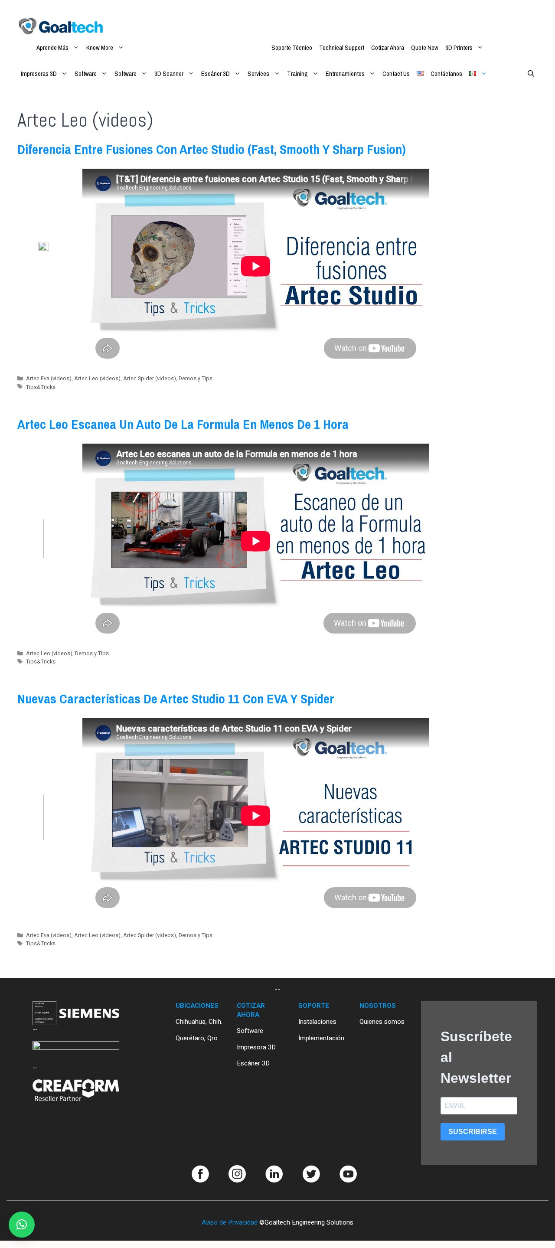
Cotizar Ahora (387, 47)
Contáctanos (446, 73)
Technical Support (341, 47)
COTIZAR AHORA (251, 1010)
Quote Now (424, 47)
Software (86, 73)
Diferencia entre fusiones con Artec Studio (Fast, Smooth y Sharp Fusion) (211, 149)
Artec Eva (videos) (49, 378)
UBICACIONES (197, 1005)
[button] (22, 1225)
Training (297, 73)
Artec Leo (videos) (97, 378)
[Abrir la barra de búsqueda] (531, 74)
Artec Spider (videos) (149, 378)
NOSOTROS (377, 1005)
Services (258, 73)
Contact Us (396, 73)
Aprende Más (52, 47)
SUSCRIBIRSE (472, 1131)
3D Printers (459, 47)
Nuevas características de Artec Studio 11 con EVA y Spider (175, 698)
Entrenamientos (345, 73)
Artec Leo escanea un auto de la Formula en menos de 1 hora (183, 424)
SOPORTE (313, 1005)
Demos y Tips (195, 378)
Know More (99, 47)
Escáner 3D (215, 73)
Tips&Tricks (41, 387)
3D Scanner (168, 73)
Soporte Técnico (291, 47)
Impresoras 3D (39, 73)
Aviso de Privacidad (230, 1222)
